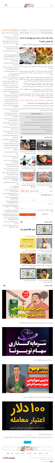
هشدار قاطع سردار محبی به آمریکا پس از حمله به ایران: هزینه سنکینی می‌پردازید (10, 82)
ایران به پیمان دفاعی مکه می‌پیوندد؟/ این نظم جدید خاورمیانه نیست (37, 122)
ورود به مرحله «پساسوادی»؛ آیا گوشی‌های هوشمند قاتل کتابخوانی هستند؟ (36, 133)
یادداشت (23, 453)
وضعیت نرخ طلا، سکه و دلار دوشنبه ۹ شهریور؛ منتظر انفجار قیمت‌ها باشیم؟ (10, 144)
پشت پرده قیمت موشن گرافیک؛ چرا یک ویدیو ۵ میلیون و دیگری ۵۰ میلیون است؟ (10, 214)
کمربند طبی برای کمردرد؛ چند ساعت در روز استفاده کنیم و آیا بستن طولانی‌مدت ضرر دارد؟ (10, 206)
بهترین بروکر (17, 437)
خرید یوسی (28, 437)
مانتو (51, 437)
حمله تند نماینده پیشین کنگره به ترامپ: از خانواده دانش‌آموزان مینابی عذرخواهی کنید (11, 114)
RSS (8, 453)
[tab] (14, 30)
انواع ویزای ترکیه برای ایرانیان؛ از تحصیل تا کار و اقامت (11, 198)
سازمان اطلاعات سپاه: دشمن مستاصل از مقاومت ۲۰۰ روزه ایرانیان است (10, 173)
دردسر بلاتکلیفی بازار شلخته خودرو (10, 71)
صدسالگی (40, 453)
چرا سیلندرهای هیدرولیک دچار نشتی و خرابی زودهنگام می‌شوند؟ (10, 194)
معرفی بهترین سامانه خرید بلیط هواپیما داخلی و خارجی (11, 190)
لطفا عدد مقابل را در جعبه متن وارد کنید (45, 211)
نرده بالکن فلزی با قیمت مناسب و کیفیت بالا (11, 222)
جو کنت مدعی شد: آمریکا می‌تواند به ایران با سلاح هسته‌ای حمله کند (10, 38)
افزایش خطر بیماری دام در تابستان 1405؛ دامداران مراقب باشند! (11, 218)
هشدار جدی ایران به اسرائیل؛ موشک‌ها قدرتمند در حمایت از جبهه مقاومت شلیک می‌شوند (10, 42)
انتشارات (17, 453)
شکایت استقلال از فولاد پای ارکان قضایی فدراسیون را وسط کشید (11, 165)
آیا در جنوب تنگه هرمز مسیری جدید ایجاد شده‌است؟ (11, 64)
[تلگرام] (3, 458)
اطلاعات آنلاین (29, 5)
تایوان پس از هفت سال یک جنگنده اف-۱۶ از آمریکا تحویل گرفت (11, 119)
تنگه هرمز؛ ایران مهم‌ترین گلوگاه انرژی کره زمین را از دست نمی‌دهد (38, 117)
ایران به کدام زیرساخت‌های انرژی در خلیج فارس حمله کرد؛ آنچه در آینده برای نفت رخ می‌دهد (10, 105)
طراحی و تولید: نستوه (46, 461)
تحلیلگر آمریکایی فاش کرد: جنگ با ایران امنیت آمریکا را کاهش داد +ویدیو (11, 55)
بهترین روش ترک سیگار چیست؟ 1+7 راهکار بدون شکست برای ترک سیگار (10, 210)
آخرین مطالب (13, 74)
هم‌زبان (35, 453)
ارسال (27, 214)
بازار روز (42, 30)
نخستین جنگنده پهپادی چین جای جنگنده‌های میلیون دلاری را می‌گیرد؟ (11, 96)
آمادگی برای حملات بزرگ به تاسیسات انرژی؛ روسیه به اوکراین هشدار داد (10, 68)
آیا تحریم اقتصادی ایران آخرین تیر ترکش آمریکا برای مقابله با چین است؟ (11, 100)
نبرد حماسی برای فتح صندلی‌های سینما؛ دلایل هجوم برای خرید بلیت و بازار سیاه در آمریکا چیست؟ (10, 91)
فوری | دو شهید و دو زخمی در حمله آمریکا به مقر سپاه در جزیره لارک (11, 47)
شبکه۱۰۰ (46, 453)
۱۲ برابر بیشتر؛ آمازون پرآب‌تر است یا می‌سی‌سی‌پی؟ (41, 120)
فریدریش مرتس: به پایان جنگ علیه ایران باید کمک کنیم (10, 128)
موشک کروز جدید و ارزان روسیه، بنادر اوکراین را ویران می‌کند (10, 110)
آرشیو (12, 453)
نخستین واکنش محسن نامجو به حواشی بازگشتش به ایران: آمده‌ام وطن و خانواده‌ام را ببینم (10, 178)
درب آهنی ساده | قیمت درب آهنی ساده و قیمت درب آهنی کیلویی (10, 226)
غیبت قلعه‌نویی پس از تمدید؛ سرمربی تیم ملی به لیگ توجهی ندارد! (10, 78)
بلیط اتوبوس (6, 437)
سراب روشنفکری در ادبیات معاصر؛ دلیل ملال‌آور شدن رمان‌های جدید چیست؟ (10, 86)
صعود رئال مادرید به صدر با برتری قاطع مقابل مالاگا (11, 161)
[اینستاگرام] (7, 458)
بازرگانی (14, 187)
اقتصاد (45, 30)
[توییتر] (5, 458)
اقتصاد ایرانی (22, 437)
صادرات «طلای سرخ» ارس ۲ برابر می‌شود (11, 153)
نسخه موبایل (27, 442)
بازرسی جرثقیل (46, 437)
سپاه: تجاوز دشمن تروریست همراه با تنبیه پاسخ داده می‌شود (10, 124)
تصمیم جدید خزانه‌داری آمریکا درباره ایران (10, 51)
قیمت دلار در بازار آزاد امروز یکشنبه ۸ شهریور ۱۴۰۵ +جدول (11, 59)
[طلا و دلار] (36, 55)
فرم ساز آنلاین (40, 437)
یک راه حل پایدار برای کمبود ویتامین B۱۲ (10, 183)
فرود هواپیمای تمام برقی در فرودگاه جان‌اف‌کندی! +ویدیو (33, 100)
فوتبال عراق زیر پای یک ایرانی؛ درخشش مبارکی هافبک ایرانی (12, 201)
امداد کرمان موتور (34, 437)
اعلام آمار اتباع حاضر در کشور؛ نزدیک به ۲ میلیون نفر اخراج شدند (10, 140)
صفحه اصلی (50, 30)
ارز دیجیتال (11, 437)
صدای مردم (29, 453)
